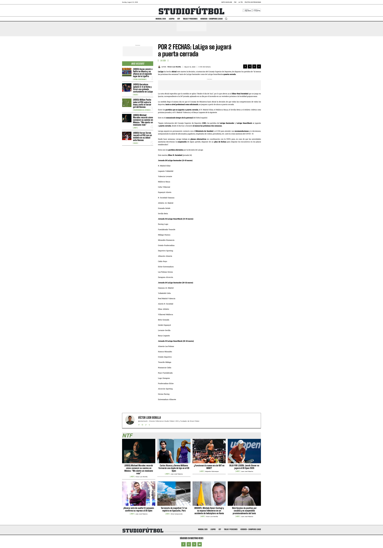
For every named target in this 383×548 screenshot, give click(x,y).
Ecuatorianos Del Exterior (142, 110)
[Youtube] (199, 544)
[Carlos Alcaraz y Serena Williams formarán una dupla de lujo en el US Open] (174, 452)
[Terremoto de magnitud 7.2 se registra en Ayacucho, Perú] (174, 494)
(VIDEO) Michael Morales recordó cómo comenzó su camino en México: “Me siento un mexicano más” (143, 120)
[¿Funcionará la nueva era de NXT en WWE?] (209, 452)
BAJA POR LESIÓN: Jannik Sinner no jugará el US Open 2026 (244, 466)
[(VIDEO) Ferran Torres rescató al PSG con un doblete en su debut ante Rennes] (126, 136)
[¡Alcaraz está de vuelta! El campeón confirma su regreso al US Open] (138, 494)
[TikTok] (146, 424)
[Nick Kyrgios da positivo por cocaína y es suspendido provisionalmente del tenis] (244, 494)
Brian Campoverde (177, 514)
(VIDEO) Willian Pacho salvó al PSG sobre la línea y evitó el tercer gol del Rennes (142, 103)
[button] (226, 18)
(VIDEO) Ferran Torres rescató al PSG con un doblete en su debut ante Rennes (142, 136)
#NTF (135, 128)
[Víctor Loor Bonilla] (159, 67)
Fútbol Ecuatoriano (140, 79)
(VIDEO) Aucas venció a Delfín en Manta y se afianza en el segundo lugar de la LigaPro (142, 73)
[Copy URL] (259, 66)
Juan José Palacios (177, 474)
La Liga (163, 60)
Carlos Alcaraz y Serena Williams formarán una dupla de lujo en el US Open (173, 468)
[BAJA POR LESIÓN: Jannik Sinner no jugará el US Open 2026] (244, 452)
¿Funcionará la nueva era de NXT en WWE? (209, 466)
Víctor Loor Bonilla (174, 67)
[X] (250, 66)
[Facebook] (245, 66)
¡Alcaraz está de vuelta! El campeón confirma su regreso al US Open (138, 509)
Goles (135, 94)
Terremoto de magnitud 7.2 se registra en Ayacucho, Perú (174, 509)
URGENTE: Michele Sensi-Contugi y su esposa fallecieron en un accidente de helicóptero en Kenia (209, 511)
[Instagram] (142, 424)
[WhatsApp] (254, 66)
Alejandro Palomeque (212, 471)
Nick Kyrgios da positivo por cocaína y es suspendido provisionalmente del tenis (244, 511)
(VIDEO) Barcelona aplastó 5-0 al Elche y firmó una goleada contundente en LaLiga (143, 88)
